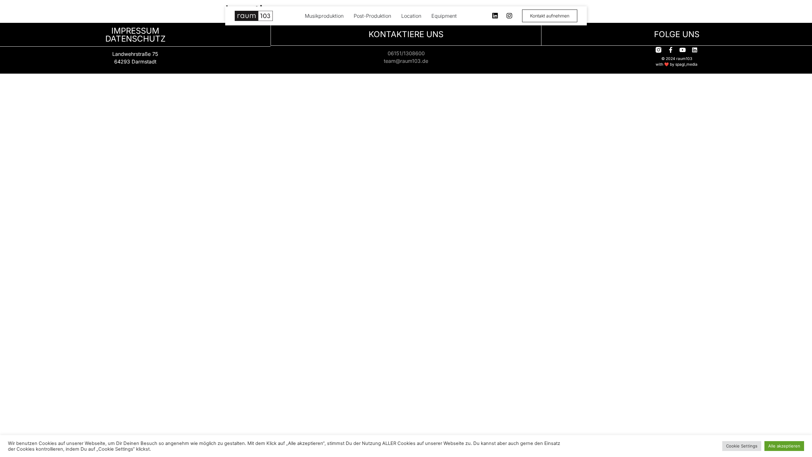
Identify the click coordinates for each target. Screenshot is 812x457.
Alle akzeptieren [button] (784, 445)
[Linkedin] (495, 16)
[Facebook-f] (670, 50)
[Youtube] (682, 50)
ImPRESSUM (135, 31)
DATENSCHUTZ (135, 38)
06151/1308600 (406, 53)
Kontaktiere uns (406, 34)
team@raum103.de (406, 61)
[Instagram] (509, 16)
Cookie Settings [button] (741, 445)
